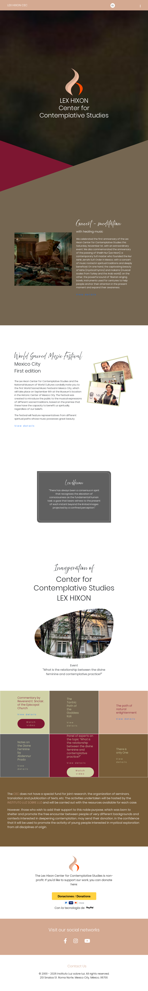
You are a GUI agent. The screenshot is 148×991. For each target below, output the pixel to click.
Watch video (31, 724)
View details (86, 294)
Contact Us (76, 966)
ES (113, 5)
